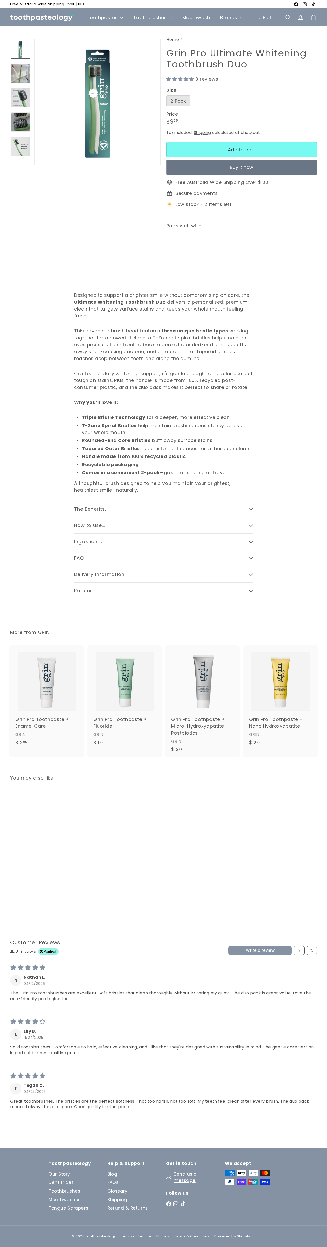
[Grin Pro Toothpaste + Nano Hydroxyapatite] (280, 697)
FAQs (113, 1182)
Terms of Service (136, 1236)
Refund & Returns (127, 1208)
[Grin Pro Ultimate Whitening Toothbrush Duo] (241, 256)
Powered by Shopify (232, 1236)
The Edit (262, 17)
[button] (180, 79)
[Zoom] (97, 102)
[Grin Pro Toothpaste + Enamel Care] (46, 697)
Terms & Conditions (191, 1236)
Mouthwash (196, 17)
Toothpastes (103, 17)
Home (172, 39)
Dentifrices (61, 1182)
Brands (229, 17)
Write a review (260, 950)
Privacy (162, 1236)
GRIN (44, 632)
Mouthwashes (65, 1199)
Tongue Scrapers (68, 1208)
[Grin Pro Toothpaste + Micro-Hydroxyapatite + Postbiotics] (202, 701)
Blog (112, 1174)
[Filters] (299, 950)
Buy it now (241, 167)
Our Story (59, 1174)
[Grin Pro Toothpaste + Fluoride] (124, 697)
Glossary (117, 1191)
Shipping (202, 132)
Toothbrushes (150, 17)
